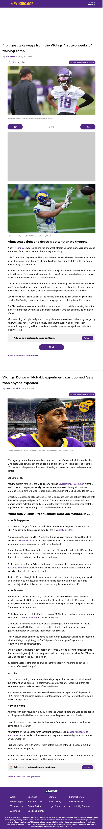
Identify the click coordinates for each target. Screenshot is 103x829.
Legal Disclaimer (56, 806)
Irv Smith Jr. (20, 248)
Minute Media (16, 817)
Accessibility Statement (81, 806)
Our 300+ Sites (76, 797)
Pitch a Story (54, 801)
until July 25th (65, 530)
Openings (32, 797)
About (13, 797)
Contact (52, 797)
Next (88, 126)
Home (10, 355)
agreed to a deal (16, 567)
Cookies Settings (36, 811)
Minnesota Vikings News (27, 355)
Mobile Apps (16, 801)
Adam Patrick (13, 388)
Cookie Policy (34, 806)
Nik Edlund (11, 56)
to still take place (26, 540)
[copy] (23, 62)
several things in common (71, 484)
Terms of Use (17, 806)
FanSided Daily (35, 801)
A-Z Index (15, 811)
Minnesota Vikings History (28, 777)
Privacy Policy (76, 801)
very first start (30, 617)
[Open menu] (6, 3)
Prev (15, 126)
